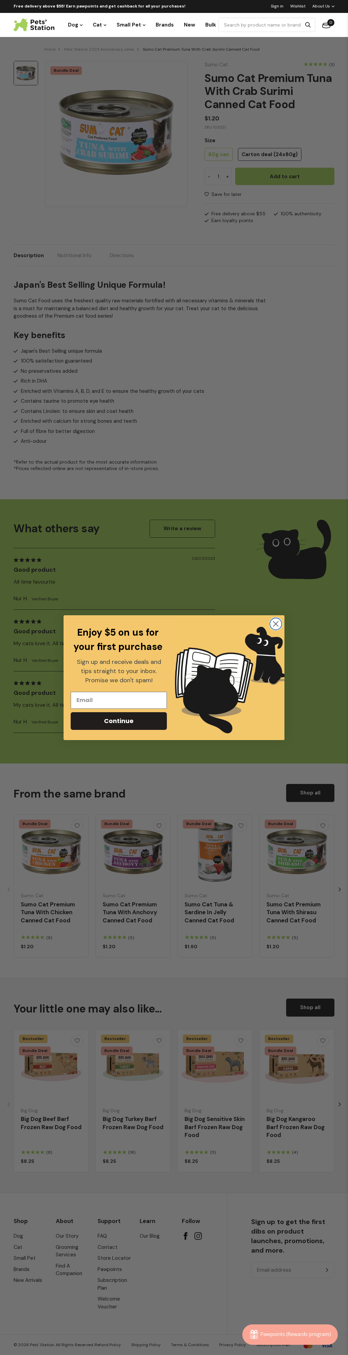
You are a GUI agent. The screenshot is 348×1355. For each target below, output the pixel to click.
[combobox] (261, 25)
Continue (119, 721)
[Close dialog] (276, 624)
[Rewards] (290, 1334)
